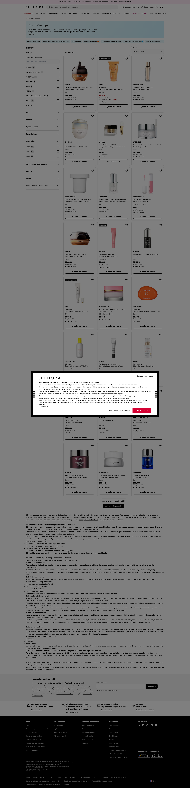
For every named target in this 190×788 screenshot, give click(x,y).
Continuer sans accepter (145, 376)
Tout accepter (142, 410)
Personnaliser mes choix (119, 410)
